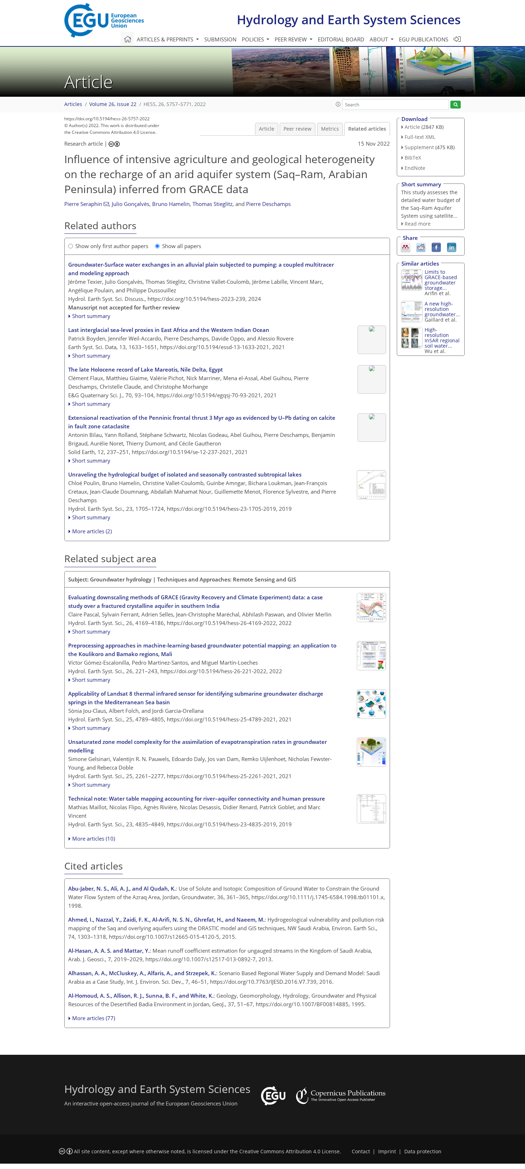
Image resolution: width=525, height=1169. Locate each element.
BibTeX (413, 157)
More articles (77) (93, 1018)
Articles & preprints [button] (166, 39)
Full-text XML (420, 136)
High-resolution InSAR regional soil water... (442, 337)
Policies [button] (253, 39)
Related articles (367, 129)
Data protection (422, 1151)
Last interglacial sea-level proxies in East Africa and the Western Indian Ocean (168, 329)
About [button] (379, 39)
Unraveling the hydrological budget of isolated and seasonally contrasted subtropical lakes (184, 474)
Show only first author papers (111, 246)
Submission (220, 39)
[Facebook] (436, 247)
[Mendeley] (405, 247)
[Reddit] (421, 247)
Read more (418, 223)
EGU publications (423, 39)
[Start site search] (455, 105)
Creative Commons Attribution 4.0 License (289, 1151)
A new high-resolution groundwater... (442, 309)
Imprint (387, 1151)
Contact (361, 1151)
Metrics (330, 129)
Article (266, 129)
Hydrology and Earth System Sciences (349, 19)
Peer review (297, 129)
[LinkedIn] (451, 247)
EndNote (415, 168)
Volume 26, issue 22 (112, 104)
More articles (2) (92, 531)
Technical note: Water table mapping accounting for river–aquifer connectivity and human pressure (196, 798)
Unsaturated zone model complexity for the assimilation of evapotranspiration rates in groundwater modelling (197, 746)
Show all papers (181, 246)
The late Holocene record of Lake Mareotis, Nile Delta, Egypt (145, 369)
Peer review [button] (291, 39)
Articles (73, 104)
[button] (338, 104)
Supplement (419, 147)
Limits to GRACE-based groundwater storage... (441, 279)
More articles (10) (93, 838)
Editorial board (341, 39)
